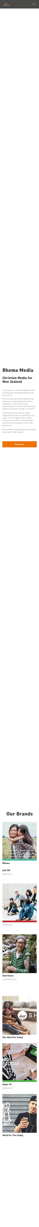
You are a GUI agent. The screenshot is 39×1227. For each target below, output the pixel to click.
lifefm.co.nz (7, 874)
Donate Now (19, 444)
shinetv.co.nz (7, 1088)
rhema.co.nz (7, 924)
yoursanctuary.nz (9, 979)
